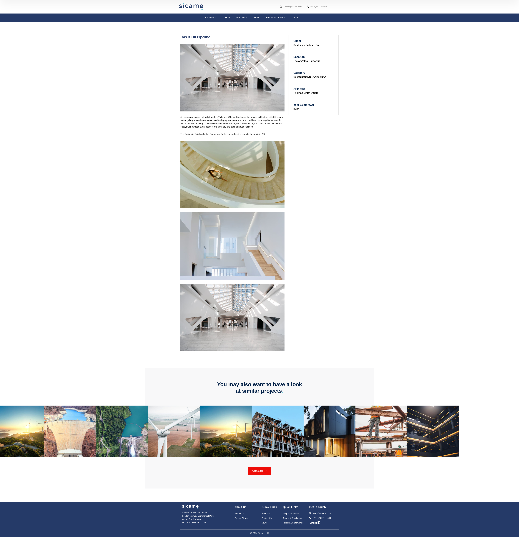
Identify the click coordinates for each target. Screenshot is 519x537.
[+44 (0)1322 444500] (308, 7)
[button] (18, 413)
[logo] (190, 507)
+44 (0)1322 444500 (318, 7)
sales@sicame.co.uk (293, 7)
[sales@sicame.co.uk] (281, 7)
